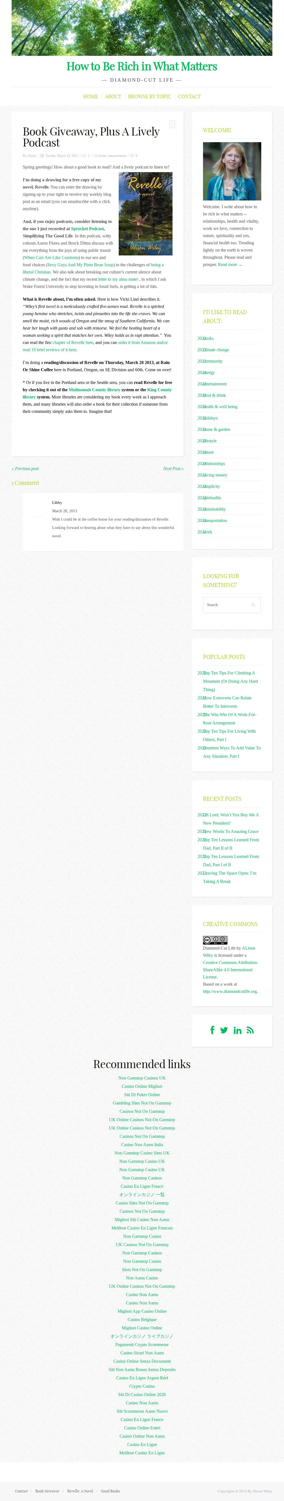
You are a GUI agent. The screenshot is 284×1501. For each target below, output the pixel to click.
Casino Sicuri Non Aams (142, 1353)
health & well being (220, 406)
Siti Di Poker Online (142, 1094)
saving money (215, 475)
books (102, 156)
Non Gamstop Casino (142, 1236)
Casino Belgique (142, 1319)
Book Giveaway (48, 1491)
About (113, 96)
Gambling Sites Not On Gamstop (142, 1103)
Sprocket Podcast (87, 228)
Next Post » (173, 468)
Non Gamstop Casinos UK (142, 1078)
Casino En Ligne (142, 1444)
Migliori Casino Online (142, 1328)
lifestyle (210, 440)
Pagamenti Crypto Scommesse (142, 1344)
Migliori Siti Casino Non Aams (142, 1219)
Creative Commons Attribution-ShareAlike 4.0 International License (230, 969)
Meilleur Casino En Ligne (142, 1452)
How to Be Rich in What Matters (142, 66)
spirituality (212, 497)
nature (208, 452)
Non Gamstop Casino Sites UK (142, 1153)
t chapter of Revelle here (71, 342)
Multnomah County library (94, 389)
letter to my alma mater (118, 279)
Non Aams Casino (142, 1278)
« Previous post (25, 468)
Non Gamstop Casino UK (142, 1161)
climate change (216, 349)
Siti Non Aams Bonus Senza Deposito (142, 1369)
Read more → (230, 264)
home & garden (216, 429)
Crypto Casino (142, 1386)
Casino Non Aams (142, 1294)
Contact (189, 96)
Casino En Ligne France (142, 1186)
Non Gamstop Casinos (142, 1178)
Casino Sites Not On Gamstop (142, 1203)
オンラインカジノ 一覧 (142, 1194)
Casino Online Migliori (142, 1086)
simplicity (211, 486)
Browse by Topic (149, 96)
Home (90, 96)
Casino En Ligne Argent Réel (142, 1378)
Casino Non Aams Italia (142, 1144)
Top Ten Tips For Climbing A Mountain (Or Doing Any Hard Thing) (230, 681)
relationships (214, 463)
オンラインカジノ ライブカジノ (142, 1336)
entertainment (215, 383)
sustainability (214, 509)
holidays (210, 418)
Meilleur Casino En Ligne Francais (142, 1228)
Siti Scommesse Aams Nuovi (142, 1411)
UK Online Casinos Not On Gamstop (142, 1119)
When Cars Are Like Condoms (51, 257)
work (207, 531)
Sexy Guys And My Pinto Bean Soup (80, 264)
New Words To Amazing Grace (230, 831)
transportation (117, 156)
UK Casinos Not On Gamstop (142, 1244)
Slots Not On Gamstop (142, 1269)
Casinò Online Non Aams (142, 1436)
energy (209, 372)
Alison (31, 156)
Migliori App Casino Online (142, 1311)
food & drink (214, 395)
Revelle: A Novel (80, 1491)
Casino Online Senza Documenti (142, 1361)
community (213, 361)
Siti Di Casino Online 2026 (142, 1394)
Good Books (110, 1491)
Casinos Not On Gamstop (142, 1111)
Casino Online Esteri (142, 1427)
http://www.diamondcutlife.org (230, 991)
